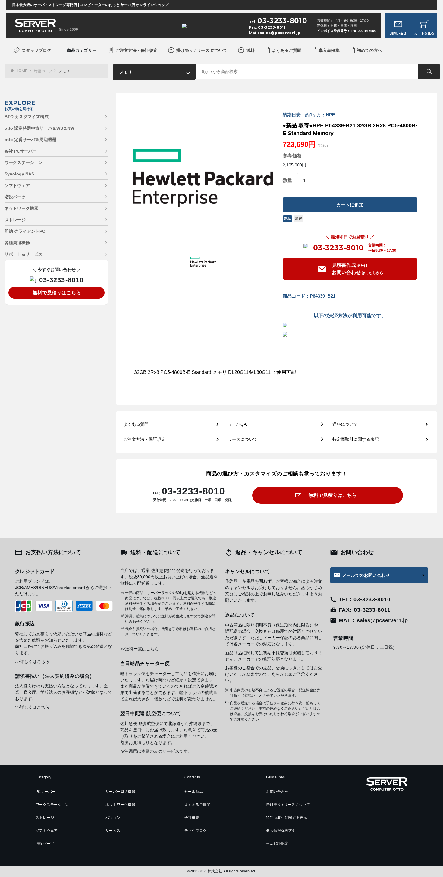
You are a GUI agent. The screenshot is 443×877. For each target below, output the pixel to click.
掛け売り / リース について (202, 50)
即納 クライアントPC (25, 231)
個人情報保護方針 (281, 830)
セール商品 (193, 792)
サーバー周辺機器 (120, 792)
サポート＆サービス (23, 254)
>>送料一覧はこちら (139, 648)
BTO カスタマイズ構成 (27, 116)
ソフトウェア (17, 185)
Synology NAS (19, 174)
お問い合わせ (277, 792)
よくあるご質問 (286, 50)
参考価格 (292, 155)
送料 (250, 50)
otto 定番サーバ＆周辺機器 (30, 139)
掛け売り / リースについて (288, 805)
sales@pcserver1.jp (280, 32)
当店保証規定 (277, 843)
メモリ (64, 71)
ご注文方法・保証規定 (136, 50)
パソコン (112, 817)
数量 (287, 180)
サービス (112, 830)
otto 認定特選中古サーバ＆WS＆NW (39, 128)
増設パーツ (43, 71)
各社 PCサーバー (21, 151)
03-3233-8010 (338, 247)
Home (21, 70)
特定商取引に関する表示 (286, 817)
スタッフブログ (36, 50)
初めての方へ (369, 50)
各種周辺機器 (17, 242)
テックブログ (195, 830)
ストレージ (15, 219)
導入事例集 (329, 50)
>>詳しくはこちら (32, 661)
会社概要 (191, 817)
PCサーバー (46, 792)
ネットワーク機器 (21, 208)
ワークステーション (23, 162)
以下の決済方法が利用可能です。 (350, 315)
